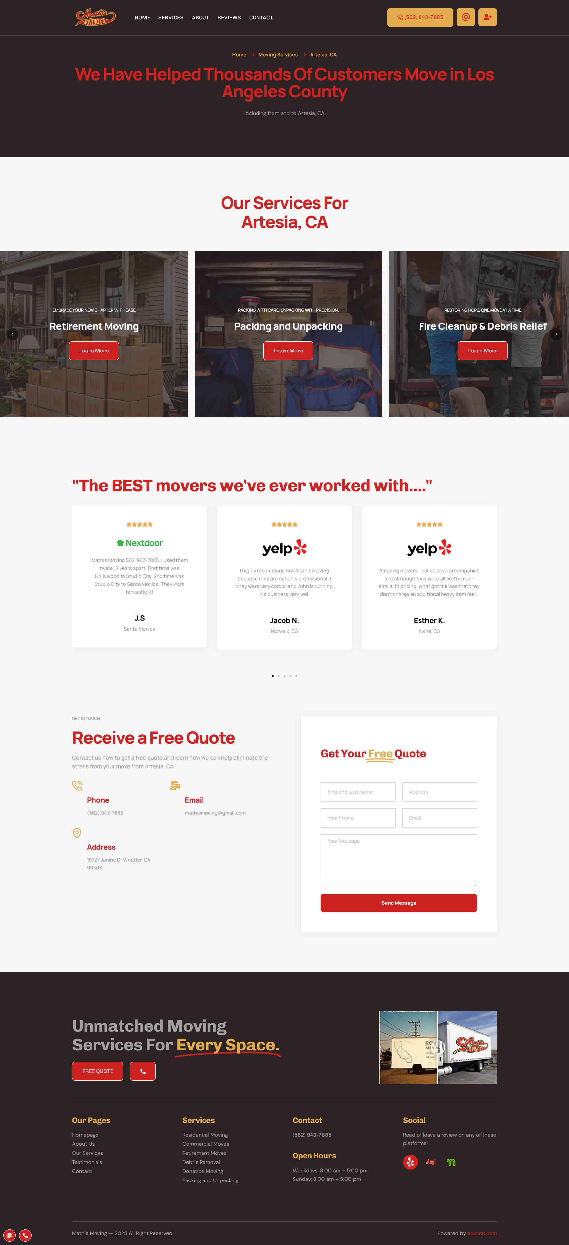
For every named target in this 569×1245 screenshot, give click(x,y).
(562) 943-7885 (312, 1135)
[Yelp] (410, 1162)
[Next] (556, 334)
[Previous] (12, 334)
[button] (273, 676)
